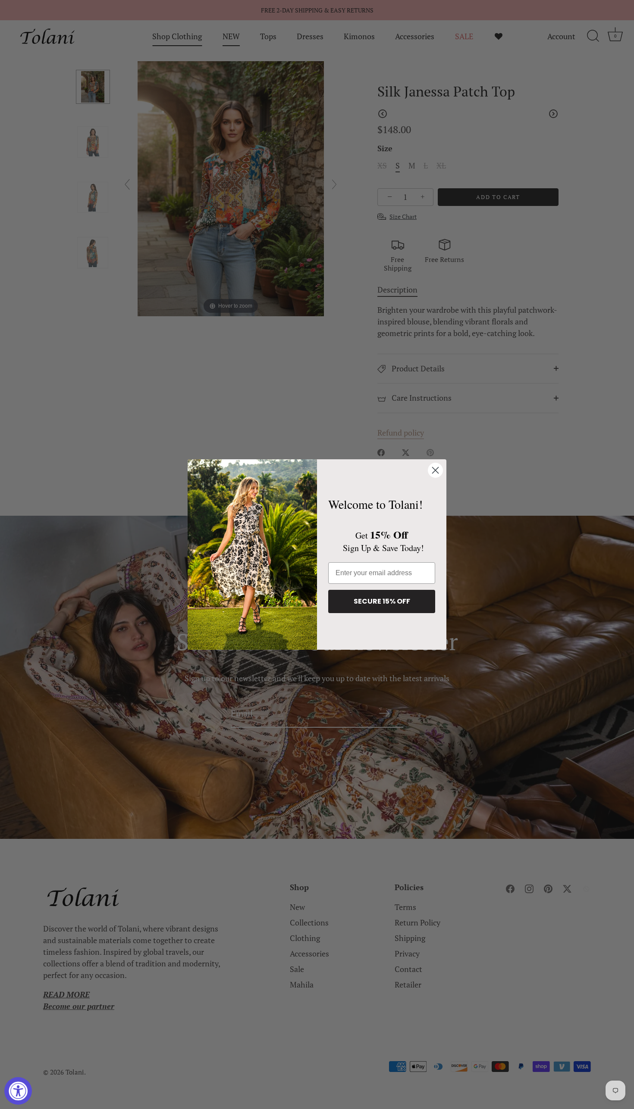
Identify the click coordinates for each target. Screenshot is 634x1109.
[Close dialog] (435, 470)
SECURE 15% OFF (382, 601)
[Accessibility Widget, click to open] (18, 1091)
